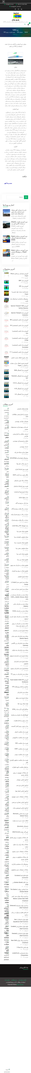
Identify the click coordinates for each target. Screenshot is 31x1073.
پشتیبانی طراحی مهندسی (21, 421)
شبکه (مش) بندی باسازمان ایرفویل (19, 656)
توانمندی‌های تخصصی (22, 409)
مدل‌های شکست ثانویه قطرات (20, 767)
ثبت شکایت (14, 980)
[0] (28, 24)
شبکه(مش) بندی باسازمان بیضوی (19, 668)
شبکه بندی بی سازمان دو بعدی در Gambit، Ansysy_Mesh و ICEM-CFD (19, 597)
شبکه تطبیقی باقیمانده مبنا (21, 537)
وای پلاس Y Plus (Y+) (22, 947)
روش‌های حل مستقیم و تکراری (20, 864)
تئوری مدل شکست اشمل (21, 732)
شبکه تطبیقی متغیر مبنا (22, 548)
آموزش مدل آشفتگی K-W (21, 388)
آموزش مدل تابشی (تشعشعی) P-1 (19, 352)
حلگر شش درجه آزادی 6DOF (20, 475)
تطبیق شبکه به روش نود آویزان (20, 571)
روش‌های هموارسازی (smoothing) (19, 458)
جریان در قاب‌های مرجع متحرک (20, 520)
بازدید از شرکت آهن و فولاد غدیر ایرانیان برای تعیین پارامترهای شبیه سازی (18, 211)
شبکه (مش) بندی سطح (22, 698)
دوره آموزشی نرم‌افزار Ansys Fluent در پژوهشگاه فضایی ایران (19, 252)
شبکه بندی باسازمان (22, 692)
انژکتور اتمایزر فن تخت (22, 785)
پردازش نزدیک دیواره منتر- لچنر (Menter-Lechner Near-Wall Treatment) (20, 898)
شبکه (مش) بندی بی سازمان (20, 630)
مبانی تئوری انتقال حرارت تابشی (19, 357)
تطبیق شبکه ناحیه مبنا (22, 554)
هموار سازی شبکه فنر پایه (21, 452)
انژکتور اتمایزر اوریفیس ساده (20, 808)
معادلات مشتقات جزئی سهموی (20, 796)
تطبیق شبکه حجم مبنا (22, 531)
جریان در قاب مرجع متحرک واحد (19, 514)
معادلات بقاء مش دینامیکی (21, 480)
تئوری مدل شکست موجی (21, 754)
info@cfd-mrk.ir (10, 4)
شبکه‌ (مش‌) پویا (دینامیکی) (21, 492)
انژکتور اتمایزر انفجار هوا (21, 791)
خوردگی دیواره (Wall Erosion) (20, 832)
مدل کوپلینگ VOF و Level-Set (20, 526)
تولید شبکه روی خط (23, 703)
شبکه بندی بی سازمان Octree (20, 611)
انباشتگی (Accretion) (22, 826)
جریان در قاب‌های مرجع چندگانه (19, 509)
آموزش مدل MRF (23, 280)
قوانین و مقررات (22, 980)
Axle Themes (20, 984)
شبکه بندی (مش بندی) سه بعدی (19, 589)
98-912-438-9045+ (22, 4)
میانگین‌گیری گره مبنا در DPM (20, 709)
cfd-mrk (15, 20)
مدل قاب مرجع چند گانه (21, 503)
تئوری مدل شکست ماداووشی (20, 737)
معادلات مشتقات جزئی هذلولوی (19, 870)
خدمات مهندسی (24, 446)
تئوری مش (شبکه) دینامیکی (21, 486)
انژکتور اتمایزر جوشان (22, 780)
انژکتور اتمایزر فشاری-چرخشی (20, 802)
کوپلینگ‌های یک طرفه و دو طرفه (19, 715)
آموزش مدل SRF (23, 286)
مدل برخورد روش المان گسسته (19, 726)
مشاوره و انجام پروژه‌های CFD (20, 686)
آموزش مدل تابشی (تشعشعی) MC (19, 320)
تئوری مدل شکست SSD (21, 743)
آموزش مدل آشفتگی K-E (21, 394)
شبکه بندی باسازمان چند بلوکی (20, 650)
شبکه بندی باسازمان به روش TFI (19, 674)
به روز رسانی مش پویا (22, 463)
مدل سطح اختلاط (23, 497)
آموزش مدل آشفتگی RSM (21, 370)
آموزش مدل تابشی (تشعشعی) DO (19, 325)
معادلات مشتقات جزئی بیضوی (20, 851)
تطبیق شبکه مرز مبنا (22, 559)
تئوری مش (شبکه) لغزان (21, 469)
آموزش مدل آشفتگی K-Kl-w (20, 383)
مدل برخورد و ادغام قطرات (21, 720)
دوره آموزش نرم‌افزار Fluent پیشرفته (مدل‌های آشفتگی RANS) (19, 238)
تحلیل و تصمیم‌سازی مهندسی (20, 441)
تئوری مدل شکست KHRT (21, 749)
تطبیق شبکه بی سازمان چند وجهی (19, 565)
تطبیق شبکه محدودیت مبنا (21, 542)
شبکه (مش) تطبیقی (23, 576)
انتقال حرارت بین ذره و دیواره (20, 820)
